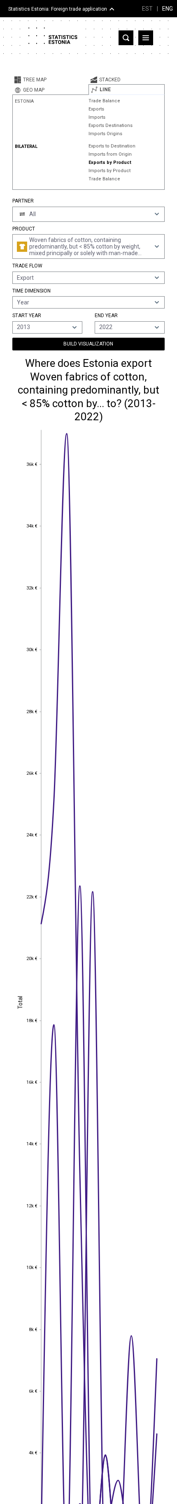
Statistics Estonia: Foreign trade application (57, 9)
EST (147, 8)
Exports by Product (109, 162)
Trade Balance (104, 101)
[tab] (50, 80)
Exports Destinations (110, 125)
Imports (96, 117)
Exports (96, 109)
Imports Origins (105, 133)
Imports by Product (109, 170)
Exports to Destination (111, 146)
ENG (167, 8)
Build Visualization (88, 344)
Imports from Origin (110, 154)
